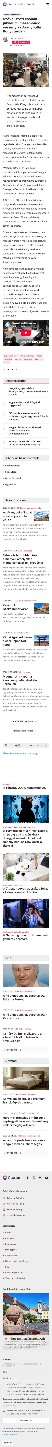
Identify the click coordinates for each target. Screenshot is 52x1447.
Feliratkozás (26, 1420)
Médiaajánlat (11, 1249)
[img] (9, 4)
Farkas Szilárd (17, 38)
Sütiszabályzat (9, 1434)
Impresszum (11, 1244)
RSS (7, 1267)
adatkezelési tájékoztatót (16, 1414)
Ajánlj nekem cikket (23, 731)
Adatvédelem (11, 1255)
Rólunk (8, 1232)
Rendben (7, 1442)
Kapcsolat (10, 1238)
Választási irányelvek (15, 1278)
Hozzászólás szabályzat (17, 1261)
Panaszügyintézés (14, 1272)
